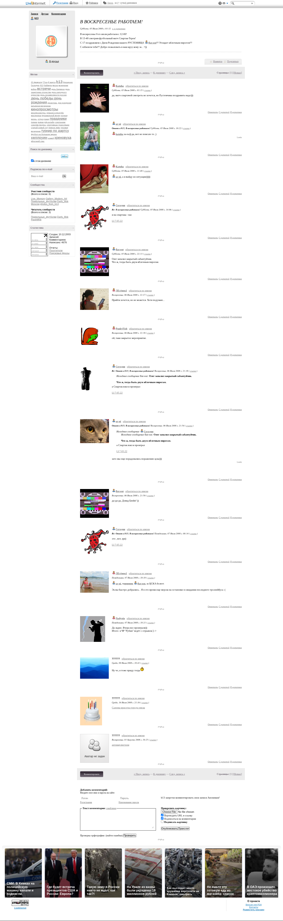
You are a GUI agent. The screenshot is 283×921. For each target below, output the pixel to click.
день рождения (46, 100)
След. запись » (177, 72)
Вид (225, 3)
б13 (42, 85)
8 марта (52, 82)
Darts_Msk (62, 201)
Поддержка (220, 3)
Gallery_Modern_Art (56, 198)
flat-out (120, 249)
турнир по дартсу (55, 131)
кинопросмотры (44, 109)
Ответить (213, 112)
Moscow (35, 204)
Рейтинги (93, 3)
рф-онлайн (49, 122)
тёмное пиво (54, 128)
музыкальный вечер (51, 115)
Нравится (217, 61)
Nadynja (120, 618)
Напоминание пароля (129, 802)
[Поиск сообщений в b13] (64, 156)
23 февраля (36, 82)
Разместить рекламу (253, 910)
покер (46, 119)
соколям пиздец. (38, 125)
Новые (237, 72)
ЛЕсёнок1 (121, 290)
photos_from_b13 (49, 204)
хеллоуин (39, 138)
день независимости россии (53, 95)
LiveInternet (36, 4)
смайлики (111, 808)
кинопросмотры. (38, 113)
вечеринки (63, 85)
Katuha (120, 85)
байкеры (48, 85)
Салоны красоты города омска (128, 707)
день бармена (58, 89)
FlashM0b (36, 219)
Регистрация (62, 3)
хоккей (51, 138)
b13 (32, 18)
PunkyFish (121, 328)
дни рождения (64, 103)
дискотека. (52, 103)
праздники (58, 119)
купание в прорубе (55, 113)
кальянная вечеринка (41, 106)
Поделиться (233, 61)
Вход (75, 3)
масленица (36, 115)
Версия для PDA (254, 905)
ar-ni (118, 123)
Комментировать (91, 73)
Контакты (253, 907)
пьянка (41, 122)
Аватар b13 (51, 41)
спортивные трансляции (58, 125)
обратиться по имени (137, 85)
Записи (34, 13)
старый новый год (39, 128)
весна (55, 85)
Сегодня (120, 205)
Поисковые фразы (59, 253)
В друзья (54, 61)
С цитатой (224, 112)
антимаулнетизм (120, 744)
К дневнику (159, 72)
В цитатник (236, 112)
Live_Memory (38, 198)
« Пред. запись (142, 72)
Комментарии (58, 13)
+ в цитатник (118, 28)
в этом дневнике (42, 161)
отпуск (41, 119)
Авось (110, 3)
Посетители (56, 250)
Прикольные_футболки (44, 201)
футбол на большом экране (44, 134)
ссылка (147, 90)
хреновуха (62, 138)
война (34, 89)
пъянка (34, 122)
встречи (44, 89)
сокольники (60, 122)
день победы (42, 98)
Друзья (45, 13)
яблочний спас (37, 141)
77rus (45, 82)
